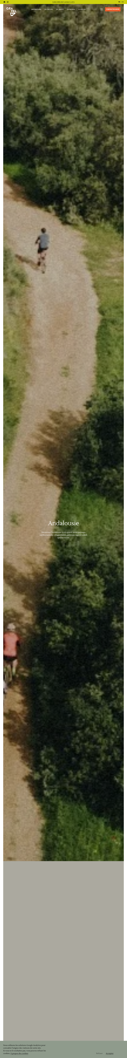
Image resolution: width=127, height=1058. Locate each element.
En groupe (49, 9)
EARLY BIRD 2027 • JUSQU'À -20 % (63, 2)
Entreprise (71, 9)
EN (123, 2)
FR (119, 2)
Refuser (99, 1053)
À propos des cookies (19, 1053)
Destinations (36, 9)
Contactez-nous (112, 9)
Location (82, 9)
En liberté (60, 9)
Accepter (109, 1053)
